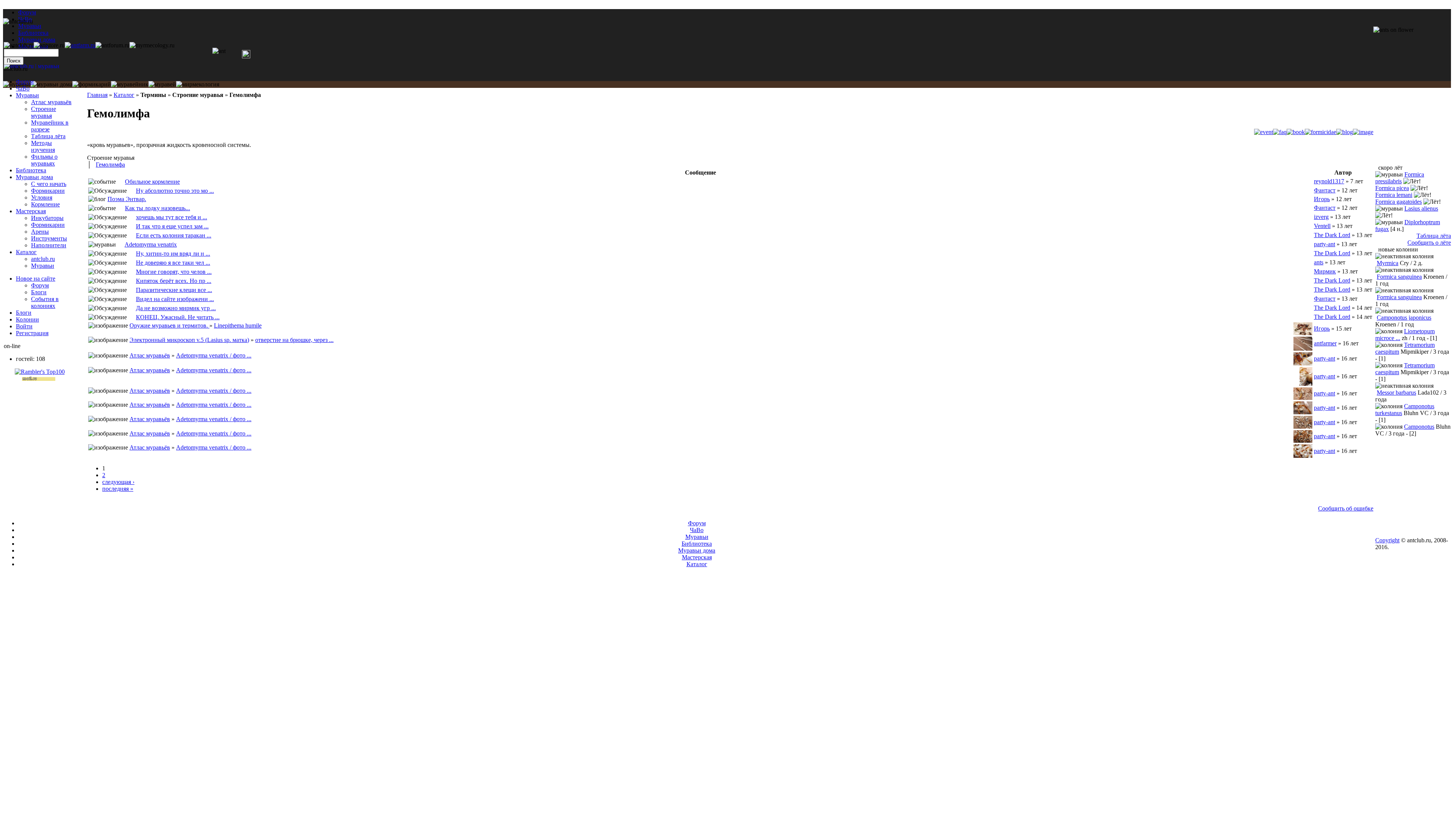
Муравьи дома (34, 177)
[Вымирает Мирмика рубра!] (131, 308)
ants (1318, 262)
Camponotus (1419, 426)
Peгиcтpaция (32, 333)
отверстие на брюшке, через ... (294, 340)
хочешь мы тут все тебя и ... (171, 217)
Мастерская (31, 211)
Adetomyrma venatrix (151, 244)
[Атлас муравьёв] (120, 244)
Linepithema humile (238, 325)
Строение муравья (43, 112)
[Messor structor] (120, 181)
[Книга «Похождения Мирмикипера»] (131, 317)
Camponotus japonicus (1404, 317)
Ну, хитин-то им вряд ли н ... (173, 253)
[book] (1296, 132)
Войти (24, 326)
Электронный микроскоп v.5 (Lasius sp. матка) (189, 340)
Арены (40, 231)
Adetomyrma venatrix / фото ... (213, 355)
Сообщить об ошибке (1345, 508)
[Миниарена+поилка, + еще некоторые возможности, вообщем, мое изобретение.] (131, 290)
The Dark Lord (1332, 235)
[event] (1263, 132)
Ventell (1322, 226)
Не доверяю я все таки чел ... (173, 262)
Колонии (27, 319)
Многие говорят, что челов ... (174, 272)
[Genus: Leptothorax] (131, 235)
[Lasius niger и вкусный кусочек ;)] (131, 272)
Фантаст (1324, 190)
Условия (41, 197)
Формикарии (48, 190)
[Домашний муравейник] (80, 45)
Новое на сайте (35, 278)
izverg (1321, 217)
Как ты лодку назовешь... (157, 208)
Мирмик (1325, 271)
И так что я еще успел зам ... (172, 226)
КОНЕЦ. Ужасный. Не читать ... (178, 317)
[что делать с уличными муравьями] (131, 190)
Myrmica (1387, 263)
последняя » (117, 488)
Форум (27, 12)
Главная (97, 95)
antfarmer (1325, 343)
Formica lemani (1393, 195)
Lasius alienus (1421, 208)
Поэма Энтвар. (127, 199)
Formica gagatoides (1398, 201)
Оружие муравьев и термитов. (169, 325)
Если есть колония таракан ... (173, 235)
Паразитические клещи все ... (174, 290)
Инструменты (49, 238)
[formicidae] (1320, 132)
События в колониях (45, 302)
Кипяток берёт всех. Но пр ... (173, 281)
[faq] (1280, 132)
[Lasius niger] (120, 208)
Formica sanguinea (1399, 276)
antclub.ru (43, 259)
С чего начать (48, 184)
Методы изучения (43, 146)
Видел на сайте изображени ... (175, 299)
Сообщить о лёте (1429, 242)
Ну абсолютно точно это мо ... (175, 190)
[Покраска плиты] (131, 217)
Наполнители (48, 245)
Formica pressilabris (1399, 177)
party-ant (1324, 244)
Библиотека (31, 170)
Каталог (124, 95)
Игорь (1322, 199)
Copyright (1387, 540)
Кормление (45, 204)
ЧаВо (23, 88)
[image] (1363, 132)
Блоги (39, 292)
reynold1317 (1329, 181)
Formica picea (1392, 188)
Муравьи (27, 95)
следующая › (118, 482)
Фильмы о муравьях (44, 160)
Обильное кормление (152, 181)
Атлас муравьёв (149, 355)
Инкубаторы (47, 218)
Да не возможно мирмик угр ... (176, 308)
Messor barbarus (1396, 392)
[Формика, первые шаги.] (131, 226)
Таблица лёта (48, 136)
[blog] (1344, 132)
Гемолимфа (110, 164)
